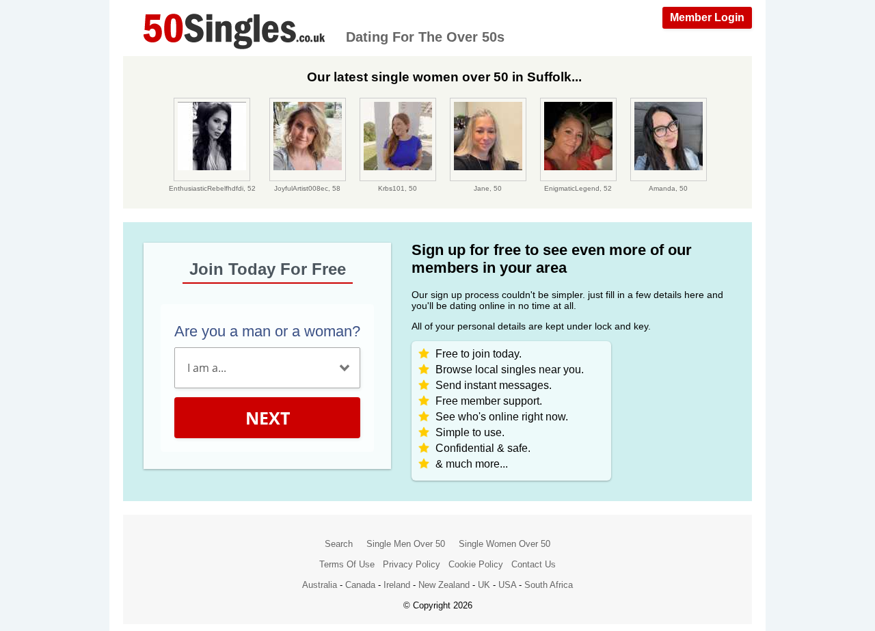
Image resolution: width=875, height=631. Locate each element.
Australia (319, 585)
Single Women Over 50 (504, 544)
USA (507, 585)
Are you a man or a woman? (267, 331)
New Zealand (444, 585)
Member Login (707, 17)
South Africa (548, 585)
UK (484, 585)
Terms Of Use (347, 564)
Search (339, 544)
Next (267, 417)
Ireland (396, 585)
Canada (360, 585)
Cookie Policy (475, 564)
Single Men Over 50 (405, 544)
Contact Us (533, 564)
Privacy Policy (411, 564)
